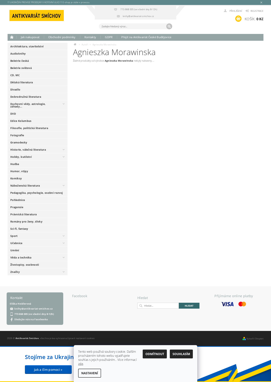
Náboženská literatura (25, 185)
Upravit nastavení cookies (81, 338)
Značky (15, 272)
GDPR (108, 37)
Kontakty (90, 37)
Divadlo (15, 89)
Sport (14, 236)
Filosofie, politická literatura (29, 128)
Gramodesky (18, 142)
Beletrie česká (19, 60)
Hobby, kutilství (21, 157)
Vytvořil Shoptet (254, 338)
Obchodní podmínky (61, 37)
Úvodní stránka (12, 37)
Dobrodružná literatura (25, 96)
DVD (13, 113)
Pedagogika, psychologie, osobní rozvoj (36, 193)
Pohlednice (17, 200)
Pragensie (16, 207)
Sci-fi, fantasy (19, 228)
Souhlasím (181, 354)
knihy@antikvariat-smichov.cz (33, 308)
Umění (14, 250)
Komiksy (16, 178)
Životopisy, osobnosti (24, 264)
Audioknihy (18, 53)
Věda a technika (21, 257)
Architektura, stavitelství (27, 46)
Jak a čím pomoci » (48, 369)
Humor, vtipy (19, 171)
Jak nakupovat (30, 37)
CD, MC (15, 75)
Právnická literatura (23, 214)
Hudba (14, 164)
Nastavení (89, 373)
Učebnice (16, 243)
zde (80, 364)
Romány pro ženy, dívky (26, 221)
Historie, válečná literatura (28, 149)
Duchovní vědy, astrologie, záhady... (28, 105)
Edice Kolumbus (20, 121)
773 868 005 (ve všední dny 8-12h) (34, 314)
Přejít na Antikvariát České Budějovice (146, 37)
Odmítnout (154, 354)
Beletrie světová (21, 68)
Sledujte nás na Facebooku (31, 319)
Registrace (257, 11)
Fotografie (17, 135)
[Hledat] (169, 26)
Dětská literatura (21, 82)
